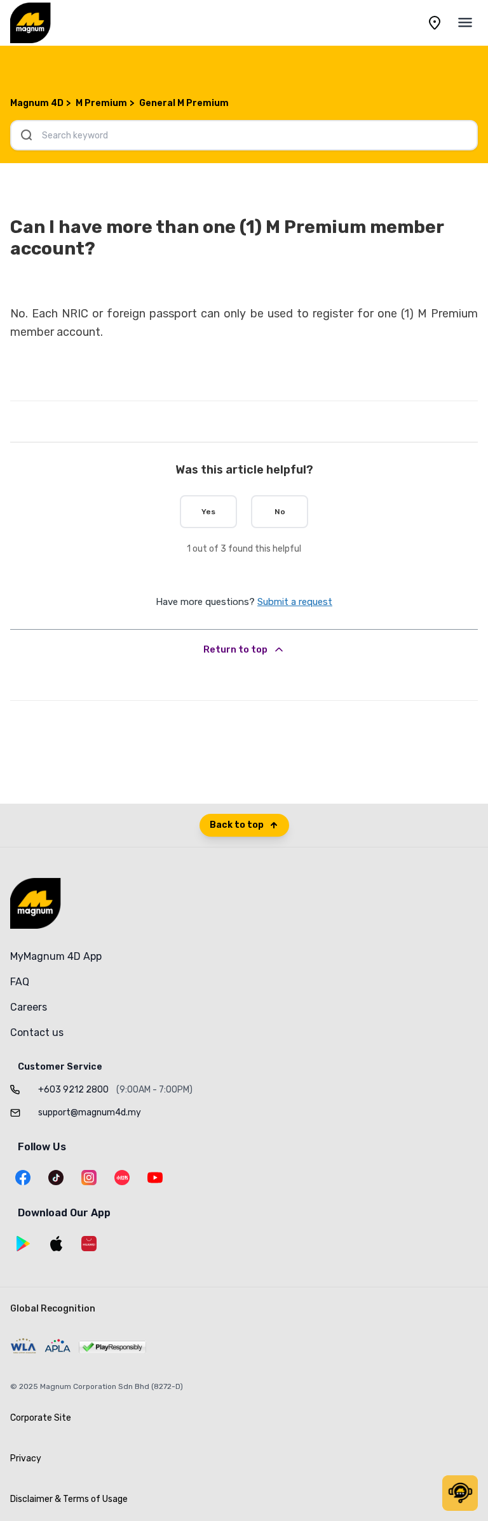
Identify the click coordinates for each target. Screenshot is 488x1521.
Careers (28, 1007)
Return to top (235, 649)
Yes (208, 511)
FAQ (19, 982)
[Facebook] (23, 1177)
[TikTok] (56, 1177)
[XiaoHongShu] (122, 1177)
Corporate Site (40, 1417)
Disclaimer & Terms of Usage (69, 1499)
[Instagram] (89, 1177)
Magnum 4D (37, 103)
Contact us (37, 1032)
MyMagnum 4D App (56, 956)
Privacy (25, 1458)
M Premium (101, 103)
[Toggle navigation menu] (465, 23)
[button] (460, 1493)
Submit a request (294, 602)
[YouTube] (155, 1177)
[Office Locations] (434, 23)
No (279, 511)
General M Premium (184, 103)
